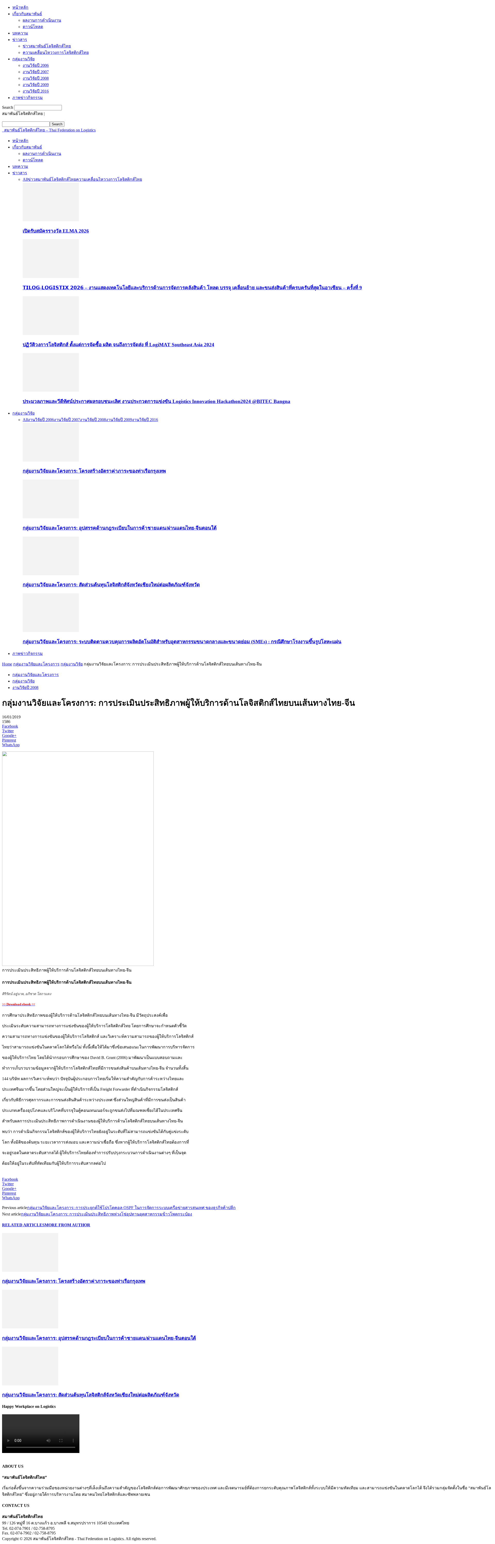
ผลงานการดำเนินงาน (42, 20)
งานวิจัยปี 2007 (36, 72)
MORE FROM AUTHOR (67, 1225)
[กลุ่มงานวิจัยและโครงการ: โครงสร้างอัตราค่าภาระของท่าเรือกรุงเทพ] (51, 460)
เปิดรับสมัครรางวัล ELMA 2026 (56, 231)
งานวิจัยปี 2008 (36, 78)
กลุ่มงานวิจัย (23, 59)
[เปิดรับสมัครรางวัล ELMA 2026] (51, 220)
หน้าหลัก (20, 7)
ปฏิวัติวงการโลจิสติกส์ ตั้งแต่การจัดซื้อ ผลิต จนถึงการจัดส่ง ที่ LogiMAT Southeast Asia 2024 (118, 344)
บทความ (20, 33)
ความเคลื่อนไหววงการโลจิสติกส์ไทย (56, 52)
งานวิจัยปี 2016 (36, 91)
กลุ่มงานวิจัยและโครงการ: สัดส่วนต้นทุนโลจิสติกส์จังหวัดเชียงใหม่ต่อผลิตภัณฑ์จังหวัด (111, 584)
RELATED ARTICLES (23, 1225)
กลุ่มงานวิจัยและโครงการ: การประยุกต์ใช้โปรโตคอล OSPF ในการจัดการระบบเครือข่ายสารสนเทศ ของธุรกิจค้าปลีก (131, 1207)
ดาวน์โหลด (33, 26)
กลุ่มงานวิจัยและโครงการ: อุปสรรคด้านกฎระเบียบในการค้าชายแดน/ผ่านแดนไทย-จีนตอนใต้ (120, 528)
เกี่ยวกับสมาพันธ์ (27, 14)
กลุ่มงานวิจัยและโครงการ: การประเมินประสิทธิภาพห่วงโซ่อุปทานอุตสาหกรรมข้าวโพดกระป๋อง (106, 1214)
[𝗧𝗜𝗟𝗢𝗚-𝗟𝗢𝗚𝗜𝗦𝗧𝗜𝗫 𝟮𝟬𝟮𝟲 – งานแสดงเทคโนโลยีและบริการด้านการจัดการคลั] (51, 276)
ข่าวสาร (19, 39)
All (25, 179)
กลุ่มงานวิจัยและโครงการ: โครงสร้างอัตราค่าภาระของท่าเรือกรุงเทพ (94, 471)
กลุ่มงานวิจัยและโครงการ (36, 664)
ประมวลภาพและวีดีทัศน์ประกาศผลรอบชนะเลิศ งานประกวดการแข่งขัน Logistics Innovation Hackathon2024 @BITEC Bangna (156, 401)
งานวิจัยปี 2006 (36, 65)
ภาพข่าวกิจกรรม (27, 97)
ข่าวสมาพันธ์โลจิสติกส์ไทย (47, 46)
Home (7, 664)
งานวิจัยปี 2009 (36, 85)
